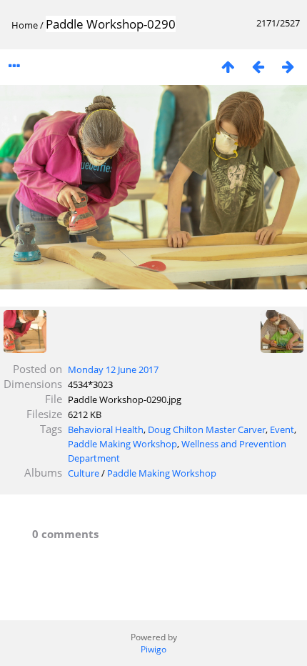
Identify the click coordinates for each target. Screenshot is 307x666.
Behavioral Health (106, 429)
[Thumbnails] (228, 66)
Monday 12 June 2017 (113, 369)
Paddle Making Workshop (122, 443)
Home (24, 25)
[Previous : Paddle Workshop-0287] (258, 66)
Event (282, 429)
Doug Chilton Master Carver (207, 429)
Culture (83, 473)
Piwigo (153, 649)
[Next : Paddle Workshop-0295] (288, 66)
